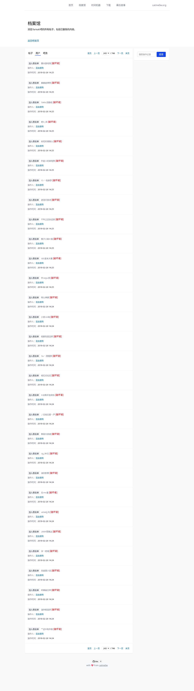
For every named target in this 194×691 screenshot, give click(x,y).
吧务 (45, 53)
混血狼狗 (40, 68)
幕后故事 (120, 5)
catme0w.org (159, 5)
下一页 (120, 53)
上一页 (97, 53)
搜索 (161, 54)
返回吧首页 (33, 40)
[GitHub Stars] (97, 661)
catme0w (103, 665)
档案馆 (82, 5)
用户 (38, 53)
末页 (127, 53)
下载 (108, 5)
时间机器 (95, 5)
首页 (71, 5)
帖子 (30, 53)
